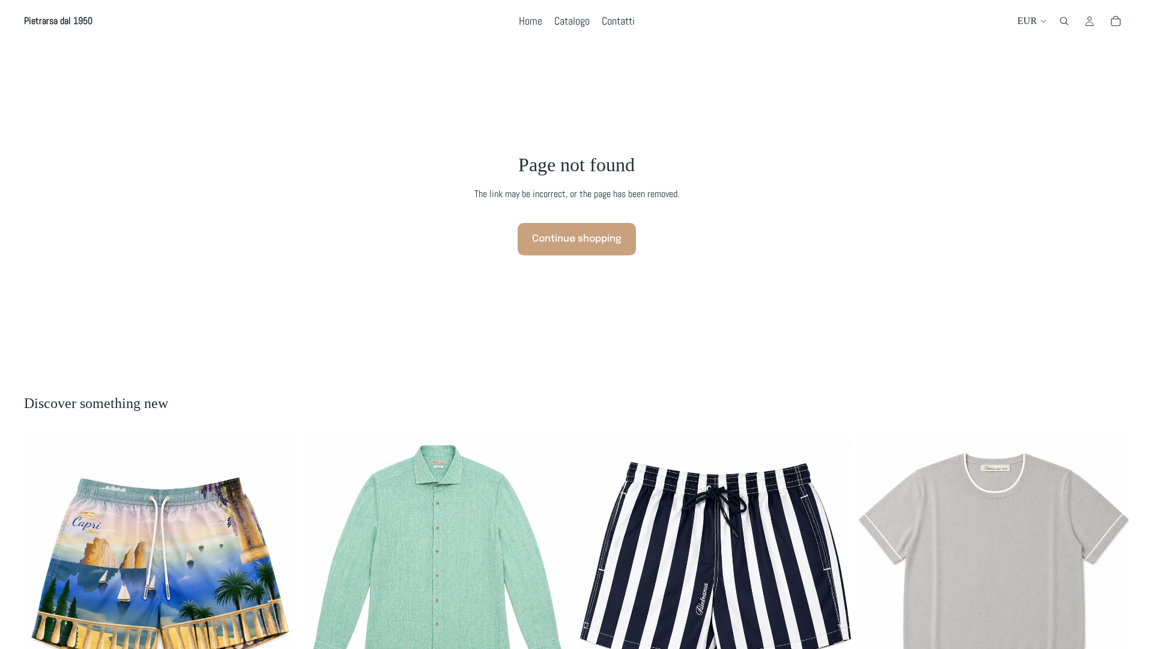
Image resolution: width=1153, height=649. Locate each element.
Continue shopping (577, 239)
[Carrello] (1116, 21)
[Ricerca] (1064, 21)
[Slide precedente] (320, 568)
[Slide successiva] (555, 568)
